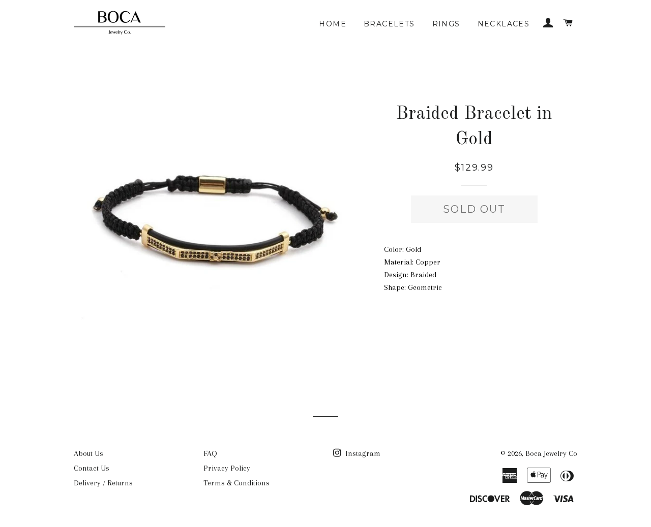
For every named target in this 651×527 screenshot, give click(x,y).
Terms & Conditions (236, 482)
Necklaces (504, 23)
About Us (88, 453)
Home (332, 23)
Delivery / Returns (103, 482)
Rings (446, 23)
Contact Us (91, 468)
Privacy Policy (226, 468)
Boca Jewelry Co (551, 453)
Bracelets (389, 23)
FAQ (210, 453)
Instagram (361, 453)
